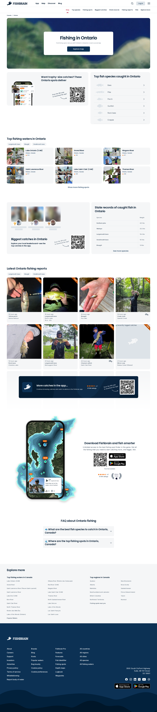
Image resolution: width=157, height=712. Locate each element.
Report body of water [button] (15, 679)
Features (58, 653)
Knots (33, 656)
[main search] (132, 3)
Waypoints (59, 676)
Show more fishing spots (78, 187)
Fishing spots (60, 664)
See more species (120, 251)
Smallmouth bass (39, 144)
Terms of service (14, 672)
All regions (84, 653)
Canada (9, 15)
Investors (10, 660)
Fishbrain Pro (60, 649)
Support (10, 656)
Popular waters (37, 660)
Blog (33, 653)
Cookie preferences (39, 672)
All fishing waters (87, 664)
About (9, 649)
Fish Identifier (60, 660)
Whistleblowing (13, 676)
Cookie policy (36, 668)
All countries (85, 649)
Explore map (78, 49)
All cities (83, 656)
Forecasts (59, 656)
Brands (34, 649)
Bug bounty (35, 664)
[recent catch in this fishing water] (24, 300)
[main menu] (149, 3)
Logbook (59, 672)
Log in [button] (140, 3)
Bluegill (26, 144)
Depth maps (60, 668)
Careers (10, 653)
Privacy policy (12, 668)
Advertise (11, 664)
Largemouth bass (14, 144)
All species (84, 660)
